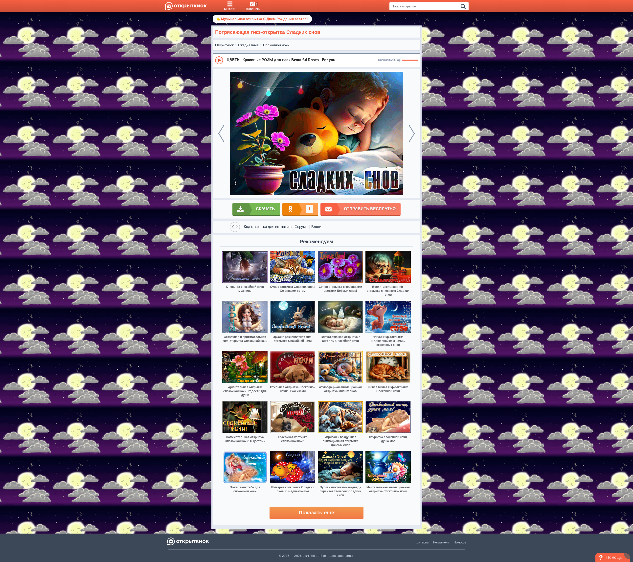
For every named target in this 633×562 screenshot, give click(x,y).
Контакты (422, 542)
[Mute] (399, 60)
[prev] (221, 133)
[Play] (219, 60)
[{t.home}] (188, 541)
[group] (316, 60)
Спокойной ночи (276, 45)
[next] (411, 133)
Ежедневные (248, 45)
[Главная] (185, 6)
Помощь (460, 542)
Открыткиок (224, 45)
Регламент (441, 542)
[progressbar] (410, 60)
